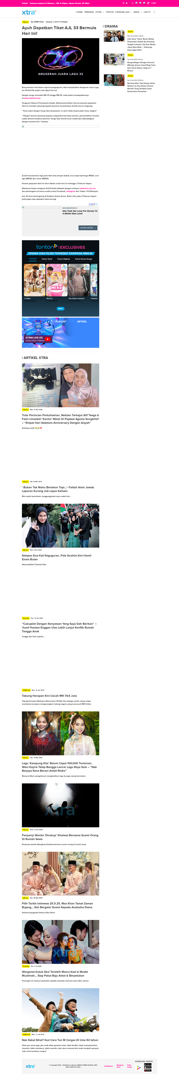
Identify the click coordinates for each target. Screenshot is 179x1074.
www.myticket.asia (32, 98)
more (60, 308)
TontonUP (33, 259)
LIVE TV (147, 12)
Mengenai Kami (120, 1066)
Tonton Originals (63, 259)
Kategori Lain (122, 12)
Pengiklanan (108, 1066)
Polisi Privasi (129, 1066)
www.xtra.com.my (88, 188)
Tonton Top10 (47, 259)
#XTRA (98, 12)
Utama (79, 12)
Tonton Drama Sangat (83, 259)
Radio (136, 12)
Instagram (70, 191)
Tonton (110, 12)
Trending (89, 12)
